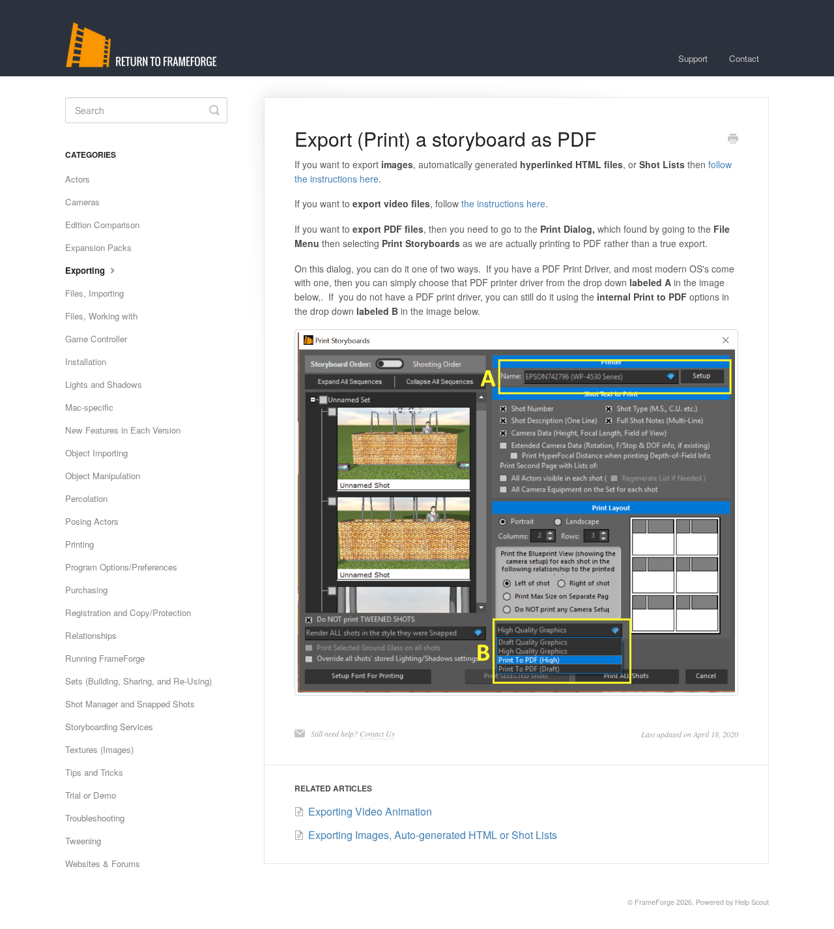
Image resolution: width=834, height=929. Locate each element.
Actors (77, 179)
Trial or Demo (90, 795)
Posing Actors (92, 521)
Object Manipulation (102, 475)
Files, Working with (101, 316)
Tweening (83, 840)
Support (693, 58)
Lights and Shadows (103, 384)
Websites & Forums (102, 863)
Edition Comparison (102, 224)
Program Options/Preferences (121, 567)
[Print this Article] (733, 139)
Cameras (82, 202)
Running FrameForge (105, 658)
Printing (79, 544)
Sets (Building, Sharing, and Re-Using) (138, 681)
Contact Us (377, 733)
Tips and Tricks (94, 772)
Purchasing (86, 589)
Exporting (86, 270)
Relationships (91, 635)
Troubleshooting (94, 818)
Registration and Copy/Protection (128, 612)
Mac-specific (89, 407)
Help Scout (752, 902)
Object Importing (96, 453)
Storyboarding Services (109, 726)
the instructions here (503, 203)
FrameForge (654, 902)
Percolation (86, 498)
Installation (85, 361)
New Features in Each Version (122, 430)
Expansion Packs (98, 247)
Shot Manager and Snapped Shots (130, 704)
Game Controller (96, 338)
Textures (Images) (99, 749)
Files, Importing (94, 293)
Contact (744, 58)
